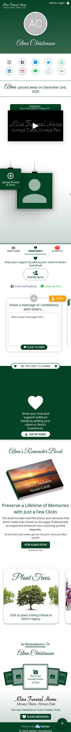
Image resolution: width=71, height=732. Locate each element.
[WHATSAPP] (61, 62)
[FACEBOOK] (22, 62)
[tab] (14, 249)
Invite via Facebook (25, 286)
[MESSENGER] (35, 62)
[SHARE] (48, 71)
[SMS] (35, 71)
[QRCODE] (9, 62)
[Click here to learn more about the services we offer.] (35, 701)
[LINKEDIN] (9, 71)
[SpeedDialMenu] (62, 723)
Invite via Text (52, 286)
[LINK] (61, 71)
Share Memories (37, 716)
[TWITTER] (48, 62)
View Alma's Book (35, 544)
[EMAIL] (22, 71)
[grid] (35, 197)
